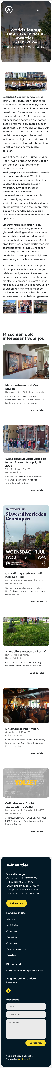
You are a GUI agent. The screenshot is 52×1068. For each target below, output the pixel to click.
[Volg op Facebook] (8, 990)
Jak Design (24, 1059)
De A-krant (12, 937)
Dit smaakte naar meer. (22, 728)
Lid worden (16, 903)
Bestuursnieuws (16, 949)
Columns (11, 931)
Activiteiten (39, 47)
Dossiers (11, 955)
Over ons (11, 943)
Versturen (35, 1042)
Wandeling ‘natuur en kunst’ (25, 651)
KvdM (15, 47)
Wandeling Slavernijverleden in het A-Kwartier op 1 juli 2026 (25, 462)
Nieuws (10, 919)
